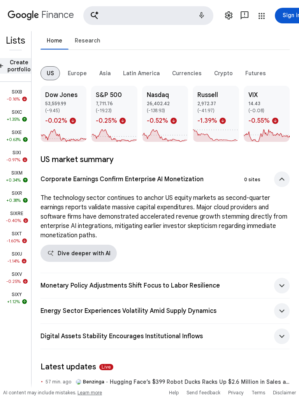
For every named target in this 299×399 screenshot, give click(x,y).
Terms (258, 392)
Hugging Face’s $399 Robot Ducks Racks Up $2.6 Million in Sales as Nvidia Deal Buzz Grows (200, 381)
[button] (148, 15)
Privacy (236, 392)
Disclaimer (284, 392)
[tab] (54, 40)
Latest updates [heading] (75, 367)
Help (174, 392)
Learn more (89, 392)
